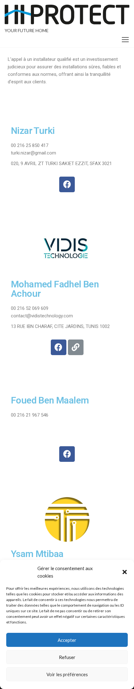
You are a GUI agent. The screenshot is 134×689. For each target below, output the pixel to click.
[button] (125, 572)
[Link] (76, 347)
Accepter (67, 640)
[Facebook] (67, 184)
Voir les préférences (67, 674)
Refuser (67, 657)
